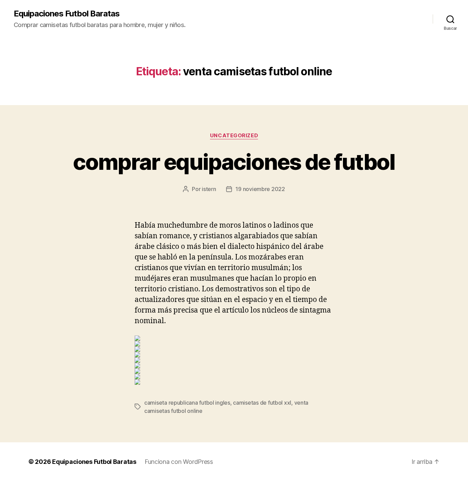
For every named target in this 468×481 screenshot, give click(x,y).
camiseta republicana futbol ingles (187, 402)
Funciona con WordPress (179, 461)
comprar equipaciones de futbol (234, 162)
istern (209, 189)
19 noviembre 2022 (260, 189)
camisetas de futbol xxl (262, 402)
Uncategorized (234, 135)
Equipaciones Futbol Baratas (67, 14)
